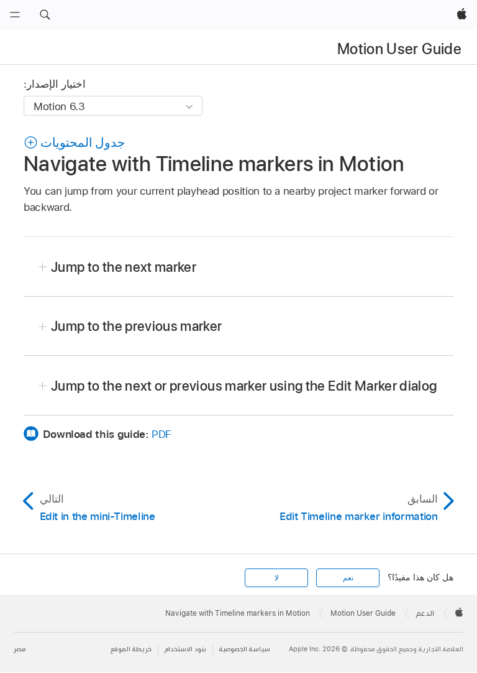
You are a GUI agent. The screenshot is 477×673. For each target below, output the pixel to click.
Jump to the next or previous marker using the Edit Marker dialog (244, 386)
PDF (161, 434)
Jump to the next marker (123, 267)
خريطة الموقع (131, 649)
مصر (19, 649)
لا (277, 577)
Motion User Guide (399, 49)
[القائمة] (15, 15)
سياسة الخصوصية (244, 649)
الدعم (425, 613)
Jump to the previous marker (136, 326)
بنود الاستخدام (185, 649)
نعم (348, 577)
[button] (45, 15)
